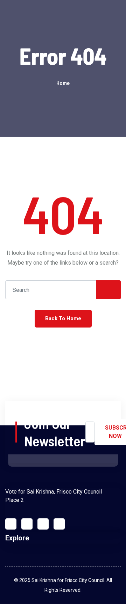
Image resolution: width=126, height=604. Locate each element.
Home (63, 82)
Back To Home (63, 318)
